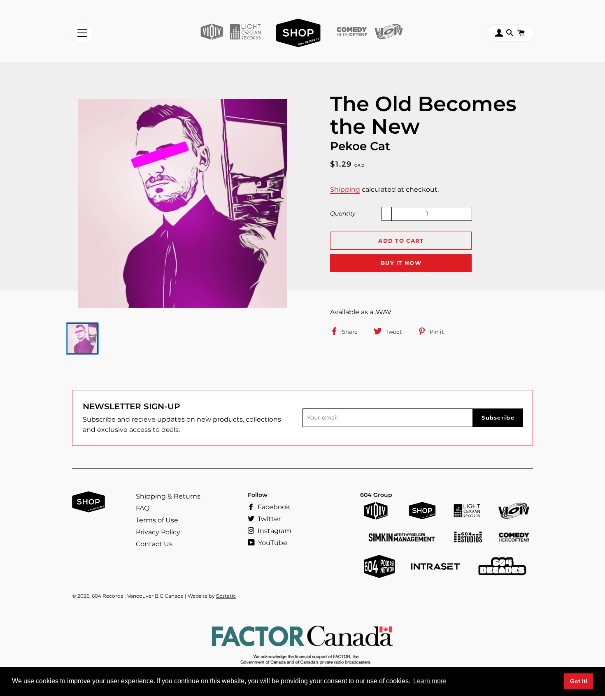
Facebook (273, 507)
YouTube (271, 543)
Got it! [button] (579, 681)
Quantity (343, 213)
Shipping (345, 189)
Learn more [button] (430, 680)
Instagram (273, 531)
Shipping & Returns (168, 496)
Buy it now (401, 263)
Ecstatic (226, 596)
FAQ (142, 508)
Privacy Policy (158, 532)
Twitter (268, 519)
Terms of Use (157, 520)
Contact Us (154, 544)
